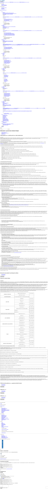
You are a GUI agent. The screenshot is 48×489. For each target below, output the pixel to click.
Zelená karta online (4, 419)
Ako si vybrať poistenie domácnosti (8, 47)
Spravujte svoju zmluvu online (7, 95)
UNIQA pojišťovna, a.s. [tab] (4, 132)
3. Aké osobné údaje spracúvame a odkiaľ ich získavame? (6, 161)
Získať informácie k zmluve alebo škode (5, 476)
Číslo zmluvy (1, 478)
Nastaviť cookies (3, 436)
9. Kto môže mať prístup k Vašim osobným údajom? (5, 255)
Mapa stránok (3, 435)
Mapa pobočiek (3, 423)
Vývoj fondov (5, 79)
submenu (4, 12)
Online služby (2, 1)
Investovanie (3, 411)
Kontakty (2, 121)
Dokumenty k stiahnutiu (4, 7)
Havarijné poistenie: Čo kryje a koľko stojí (8, 19)
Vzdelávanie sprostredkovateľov (5, 426)
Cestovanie (3, 25)
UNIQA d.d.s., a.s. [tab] (3, 133)
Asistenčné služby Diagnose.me (7, 60)
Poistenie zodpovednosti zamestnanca (5, 410)
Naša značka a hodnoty (5, 115)
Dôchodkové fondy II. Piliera (7, 93)
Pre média (3, 425)
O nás (2, 114)
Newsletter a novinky (5, 118)
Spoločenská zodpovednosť (6, 119)
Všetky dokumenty (2, 386)
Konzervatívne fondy (6, 75)
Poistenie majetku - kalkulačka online (7, 124)
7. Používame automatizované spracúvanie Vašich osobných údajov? (7, 226)
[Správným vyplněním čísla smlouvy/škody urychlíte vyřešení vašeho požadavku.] (3, 478)
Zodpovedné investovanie (5, 120)
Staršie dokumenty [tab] (3, 391)
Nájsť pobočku (4, 68)
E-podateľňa (3, 4)
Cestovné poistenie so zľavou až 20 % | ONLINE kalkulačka (9, 26)
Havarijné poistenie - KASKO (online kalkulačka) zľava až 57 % (9, 13)
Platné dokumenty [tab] (3, 274)
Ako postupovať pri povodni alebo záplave (8, 48)
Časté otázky (3, 8)
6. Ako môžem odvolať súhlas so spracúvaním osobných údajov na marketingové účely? (9, 215)
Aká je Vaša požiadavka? (2, 475)
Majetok (2, 39)
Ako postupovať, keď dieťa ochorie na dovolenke (9, 34)
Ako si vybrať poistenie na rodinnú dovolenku (9, 33)
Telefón (1, 466)
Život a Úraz (3, 53)
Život (3, 54)
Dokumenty (5, 81)
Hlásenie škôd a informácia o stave (7, 61)
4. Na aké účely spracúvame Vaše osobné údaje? (5, 186)
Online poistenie (3, 417)
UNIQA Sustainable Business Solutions (7, 105)
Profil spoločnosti (4, 117)
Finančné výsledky (3, 424)
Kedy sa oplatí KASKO (6, 20)
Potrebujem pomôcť (4, 432)
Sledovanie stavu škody (4, 415)
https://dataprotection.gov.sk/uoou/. (17, 252)
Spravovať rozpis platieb (4, 5)
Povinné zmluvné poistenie (4, 408)
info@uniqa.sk (1, 143)
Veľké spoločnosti (5, 103)
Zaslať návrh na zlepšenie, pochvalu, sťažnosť (6, 477)
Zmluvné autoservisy (4, 416)
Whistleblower (4, 122)
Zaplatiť (1, 403)
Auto (2, 11)
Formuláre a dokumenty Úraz (7, 62)
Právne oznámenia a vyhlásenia (5, 437)
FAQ (2, 420)
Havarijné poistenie (4, 409)
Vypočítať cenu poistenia (39, 30)
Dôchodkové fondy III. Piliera (7, 94)
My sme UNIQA (4, 116)
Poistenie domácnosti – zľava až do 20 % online (8, 41)
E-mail (1, 483)
